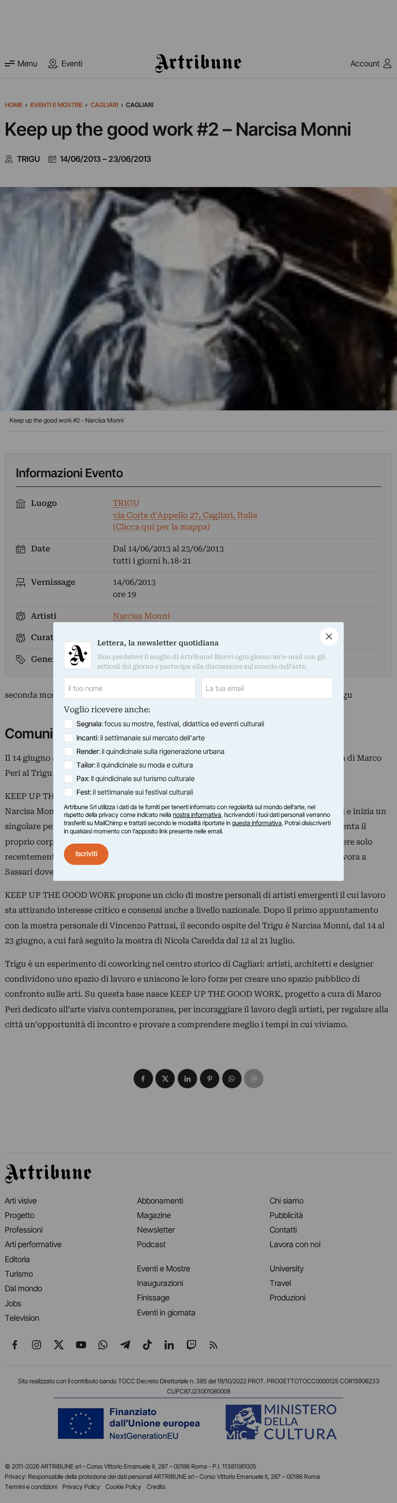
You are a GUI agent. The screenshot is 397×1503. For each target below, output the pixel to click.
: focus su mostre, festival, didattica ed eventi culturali (170, 724)
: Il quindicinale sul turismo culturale (135, 778)
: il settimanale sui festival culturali (134, 792)
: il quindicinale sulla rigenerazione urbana (150, 751)
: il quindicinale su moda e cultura (134, 765)
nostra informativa (197, 814)
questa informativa (257, 823)
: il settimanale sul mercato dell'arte (140, 738)
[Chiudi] (329, 636)
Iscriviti (86, 853)
